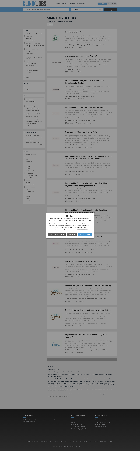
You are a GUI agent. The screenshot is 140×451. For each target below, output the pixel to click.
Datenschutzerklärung (82, 229)
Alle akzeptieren (85, 234)
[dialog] (70, 225)
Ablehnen (72, 234)
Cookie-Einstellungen (57, 234)
